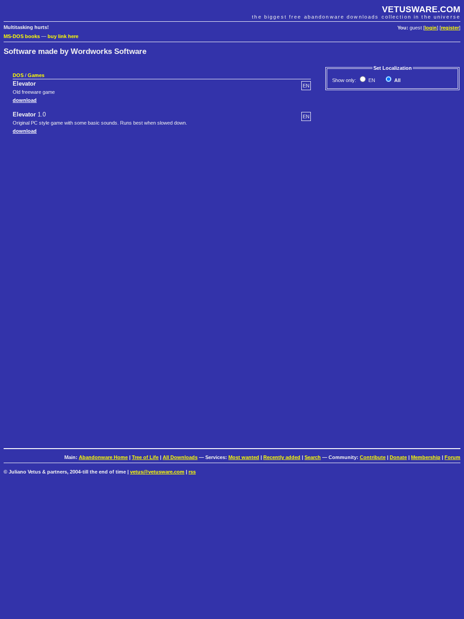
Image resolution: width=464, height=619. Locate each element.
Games (36, 75)
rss (192, 471)
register (450, 27)
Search (312, 457)
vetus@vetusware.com (157, 471)
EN (371, 80)
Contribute (373, 457)
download (25, 100)
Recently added (281, 457)
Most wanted (243, 457)
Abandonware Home (103, 457)
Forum (452, 457)
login (431, 27)
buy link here (63, 36)
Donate (398, 457)
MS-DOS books (22, 36)
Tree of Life (145, 457)
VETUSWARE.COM (421, 9)
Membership (425, 457)
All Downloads (180, 457)
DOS (18, 75)
